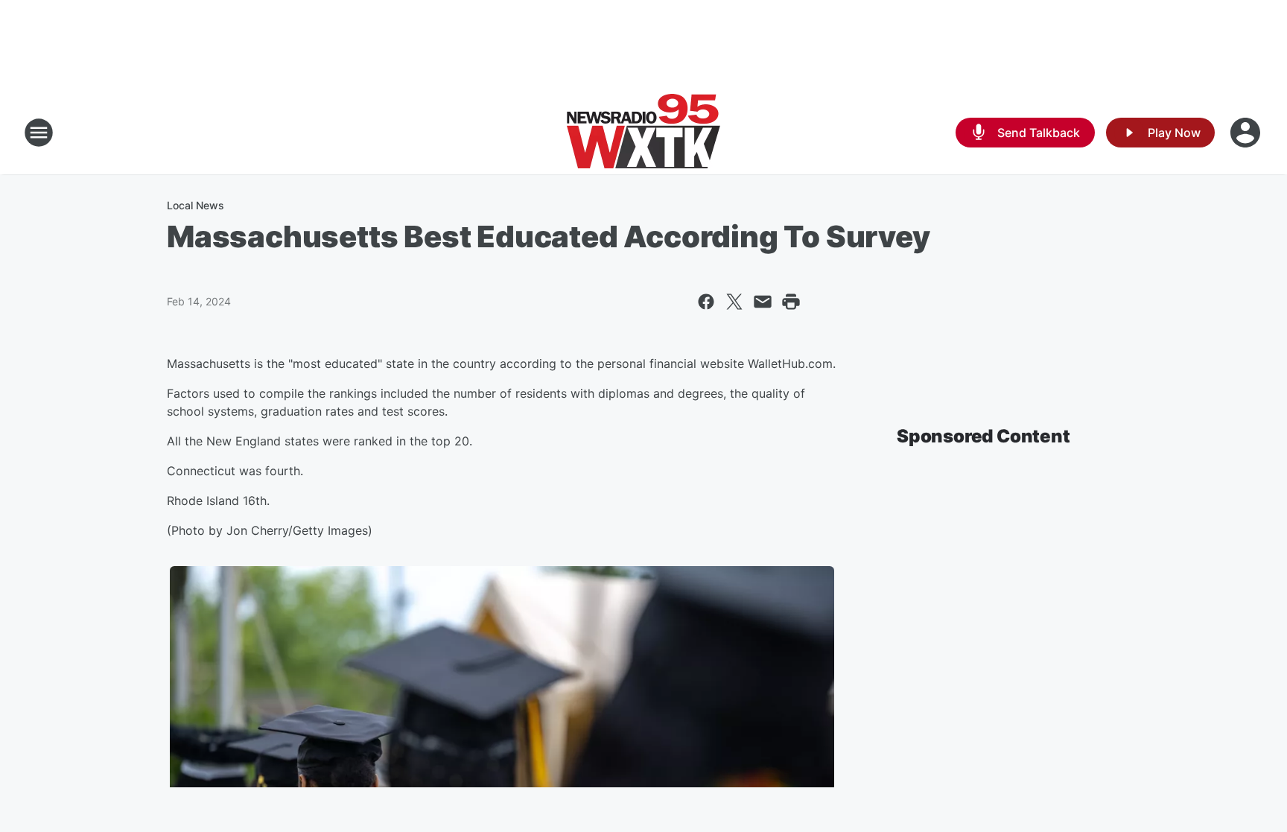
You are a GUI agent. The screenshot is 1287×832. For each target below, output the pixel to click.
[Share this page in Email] (762, 301)
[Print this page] (791, 301)
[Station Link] (643, 132)
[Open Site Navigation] (39, 132)
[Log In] (1246, 132)
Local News (195, 205)
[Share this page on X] (734, 301)
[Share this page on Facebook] (706, 301)
